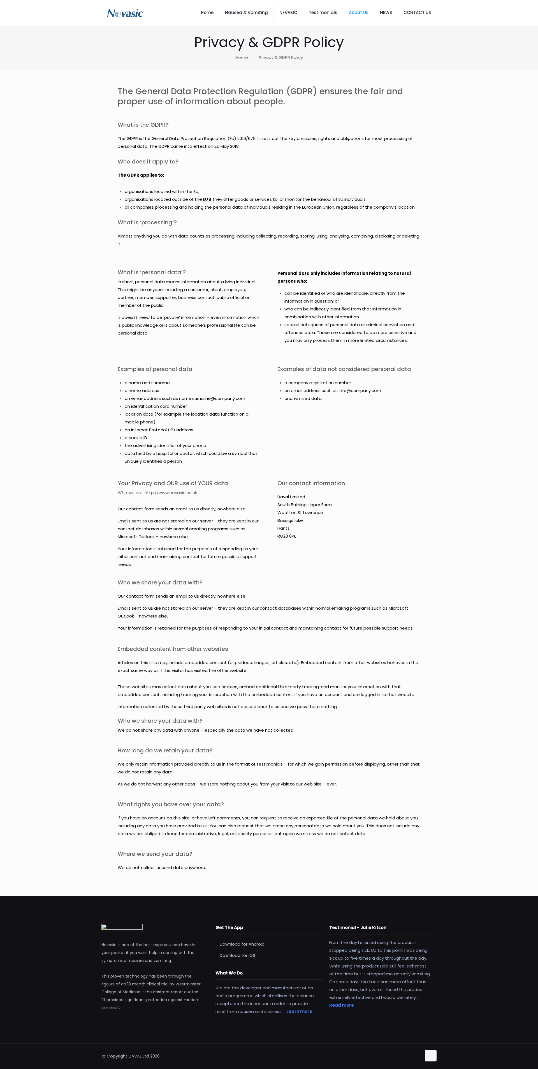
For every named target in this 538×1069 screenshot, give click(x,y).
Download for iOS (237, 955)
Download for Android (242, 944)
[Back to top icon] (431, 1055)
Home (241, 57)
